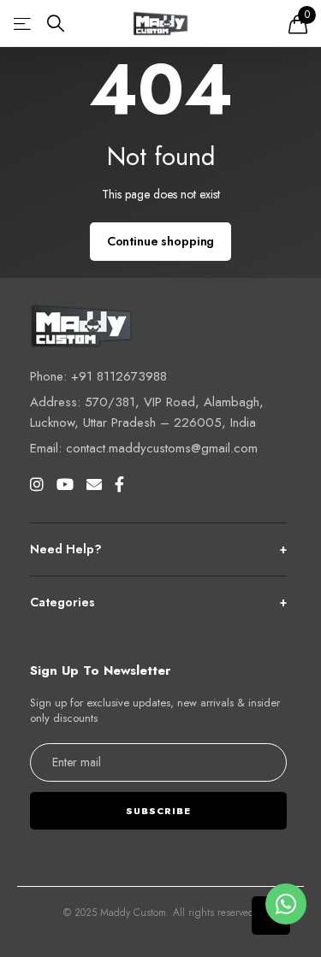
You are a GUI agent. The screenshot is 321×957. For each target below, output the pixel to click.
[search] (55, 23)
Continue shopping (161, 241)
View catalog (23, 23)
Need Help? (158, 549)
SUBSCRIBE (158, 811)
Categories (158, 602)
